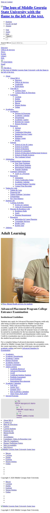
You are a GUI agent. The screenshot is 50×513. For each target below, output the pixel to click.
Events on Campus (22, 205)
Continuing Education (23, 132)
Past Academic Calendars (19, 392)
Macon (17, 103)
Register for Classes (22, 122)
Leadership (19, 84)
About (8, 76)
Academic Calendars (13, 383)
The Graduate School (23, 157)
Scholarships (15, 196)
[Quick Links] (7, 38)
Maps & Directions (10, 424)
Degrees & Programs (22, 113)
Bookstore (18, 136)
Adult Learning (11, 367)
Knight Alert (19, 226)
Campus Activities (17, 203)
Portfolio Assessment (18, 377)
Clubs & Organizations (23, 207)
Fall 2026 (13, 385)
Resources (14, 126)
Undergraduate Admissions (20, 161)
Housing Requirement (23, 215)
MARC (17, 140)
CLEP (12, 373)
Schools (13, 142)
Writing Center (20, 138)
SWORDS (8, 62)
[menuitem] (27, 91)
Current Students (9, 429)
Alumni (8, 26)
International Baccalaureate (20, 381)
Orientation (19, 178)
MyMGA (7, 68)
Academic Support (12, 363)
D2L (2, 58)
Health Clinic (20, 223)
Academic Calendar (22, 115)
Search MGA (6, 43)
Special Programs (12, 396)
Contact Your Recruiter (23, 186)
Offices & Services (8, 50)
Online (17, 107)
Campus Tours (20, 91)
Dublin (17, 99)
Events (3, 54)
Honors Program (21, 124)
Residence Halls (21, 211)
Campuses (14, 95)
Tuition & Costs (11, 188)
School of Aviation (22, 147)
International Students (23, 167)
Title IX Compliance (10, 441)
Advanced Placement (18, 371)
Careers (6, 427)
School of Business (22, 149)
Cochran (18, 97)
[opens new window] (17, 304)
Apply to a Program (22, 174)
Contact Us (7, 422)
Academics (10, 109)
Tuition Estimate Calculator (20, 194)
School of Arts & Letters (24, 145)
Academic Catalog (21, 120)
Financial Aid (15, 192)
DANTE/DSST (16, 379)
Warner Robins (20, 105)
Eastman (18, 101)
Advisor (18, 128)
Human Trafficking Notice (13, 443)
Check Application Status (24, 180)
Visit (7, 30)
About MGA (15, 78)
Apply (8, 32)
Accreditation (8, 437)
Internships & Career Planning (26, 219)
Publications (19, 86)
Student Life (10, 201)
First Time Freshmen (22, 163)
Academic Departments (14, 356)
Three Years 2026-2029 (18, 394)
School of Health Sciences (24, 155)
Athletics (9, 228)
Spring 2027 (14, 387)
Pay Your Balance (16, 199)
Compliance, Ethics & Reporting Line (17, 439)
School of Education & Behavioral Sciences (31, 153)
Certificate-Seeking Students (20, 375)
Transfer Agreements (13, 365)
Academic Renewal (17, 369)
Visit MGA (14, 88)
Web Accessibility (10, 445)
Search (9, 36)
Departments (19, 118)
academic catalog (7, 348)
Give (7, 34)
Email (3, 64)
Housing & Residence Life (20, 209)
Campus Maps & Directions (25, 93)
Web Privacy (8, 447)
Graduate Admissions (18, 172)
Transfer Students (21, 169)
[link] (18, 449)
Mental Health (8, 433)
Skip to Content (6, 2)
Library (3, 56)
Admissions (10, 159)
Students (9, 22)
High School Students (23, 165)
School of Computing (23, 151)
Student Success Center (23, 134)
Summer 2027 (15, 390)
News (3, 52)
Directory (4, 48)
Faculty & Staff (11, 24)
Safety (5, 435)
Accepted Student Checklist (25, 184)
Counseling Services (22, 221)
